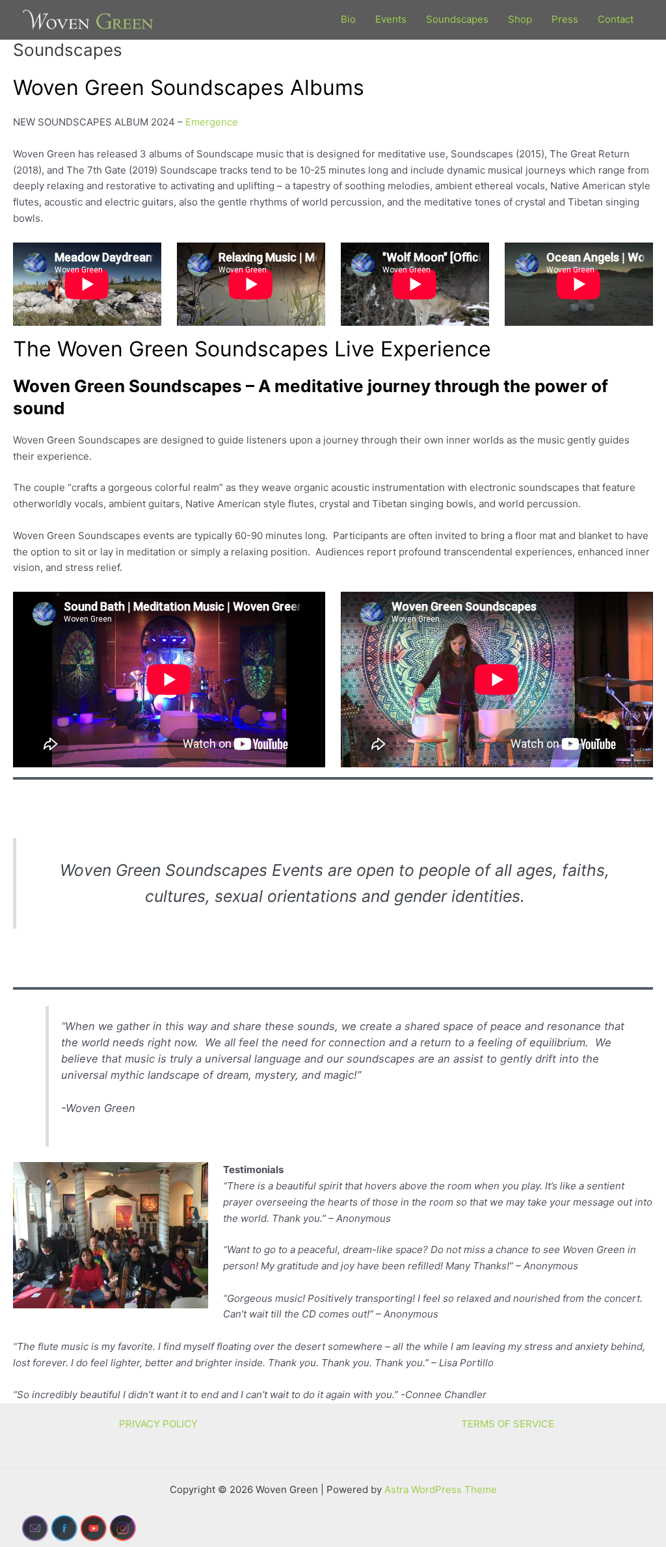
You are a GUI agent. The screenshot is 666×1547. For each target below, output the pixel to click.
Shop (520, 19)
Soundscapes (457, 19)
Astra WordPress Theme (440, 1489)
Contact (615, 19)
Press (565, 19)
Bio (348, 19)
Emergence (211, 122)
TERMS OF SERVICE (507, 1424)
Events (390, 19)
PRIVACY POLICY (158, 1424)
